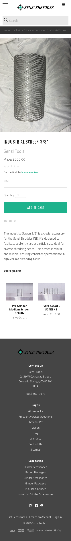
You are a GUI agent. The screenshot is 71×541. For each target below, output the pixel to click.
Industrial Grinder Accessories (35, 494)
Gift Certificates (17, 517)
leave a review (29, 172)
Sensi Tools (38, 523)
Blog (35, 433)
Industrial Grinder (35, 489)
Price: (8, 159)
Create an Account (40, 517)
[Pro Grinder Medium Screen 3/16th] (19, 291)
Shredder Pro (35, 422)
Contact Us (35, 444)
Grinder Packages (35, 483)
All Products (35, 411)
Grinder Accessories (35, 478)
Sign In (58, 517)
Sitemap (35, 449)
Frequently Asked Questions (36, 416)
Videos (35, 427)
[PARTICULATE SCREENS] (51, 291)
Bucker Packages (35, 472)
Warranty (35, 438)
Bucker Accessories (35, 467)
